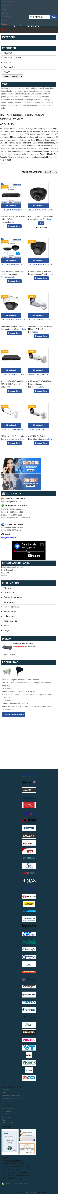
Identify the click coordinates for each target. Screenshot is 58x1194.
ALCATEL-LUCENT (13, 57)
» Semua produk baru (13, 714)
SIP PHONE (39, 102)
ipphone (34, 88)
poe (10, 97)
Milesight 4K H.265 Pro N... (14, 375)
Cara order (9, 602)
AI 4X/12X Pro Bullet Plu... (41, 430)
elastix (13, 100)
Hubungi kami (14, 226)
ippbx (28, 88)
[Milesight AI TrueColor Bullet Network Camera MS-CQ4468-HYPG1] (38, 303)
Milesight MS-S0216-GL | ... (14, 210)
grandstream (50, 88)
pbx (44, 100)
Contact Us (9, 592)
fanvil (26, 91)
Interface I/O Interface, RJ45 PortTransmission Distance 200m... (27, 706)
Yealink (18, 94)
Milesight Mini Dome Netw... (41, 265)
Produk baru (11, 662)
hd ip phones (28, 102)
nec (35, 105)
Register (4, 24)
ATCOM (7, 62)
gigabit (49, 100)
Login (3, 20)
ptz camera (37, 91)
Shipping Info (5, 9)
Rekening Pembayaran (10, 1098)
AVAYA (7, 72)
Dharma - (12, 527)
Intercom (46, 94)
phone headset (13, 105)
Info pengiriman (7, 1101)
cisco (31, 91)
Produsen (9, 48)
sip (41, 94)
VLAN (37, 94)
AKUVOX (8, 53)
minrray (17, 88)
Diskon (6, 638)
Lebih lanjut (5, 163)
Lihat (12, 222)
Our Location (6, 17)
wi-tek (11, 88)
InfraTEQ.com (31, 1192)
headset (4, 91)
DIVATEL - (12, 509)
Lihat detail (11, 205)
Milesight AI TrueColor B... (41, 320)
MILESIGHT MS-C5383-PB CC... (41, 210)
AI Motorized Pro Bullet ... (41, 375)
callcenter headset (29, 97)
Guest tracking (7, 1117)
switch (34, 100)
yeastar (4, 94)
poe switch (47, 91)
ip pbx (23, 88)
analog (29, 100)
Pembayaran (10, 611)
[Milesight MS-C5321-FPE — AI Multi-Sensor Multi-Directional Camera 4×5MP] (11, 248)
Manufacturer (6, 1114)
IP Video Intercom (26, 105)
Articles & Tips (10, 621)
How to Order (6, 5)
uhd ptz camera (43, 97)
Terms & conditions (9, 1109)
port (19, 97)
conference (5, 100)
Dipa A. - (11, 515)
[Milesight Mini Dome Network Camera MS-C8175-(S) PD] (38, 248)
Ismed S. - (12, 512)
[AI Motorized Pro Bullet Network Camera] (11, 413)
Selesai (4, 576)
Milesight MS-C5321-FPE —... (14, 265)
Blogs (6, 630)
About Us (8, 588)
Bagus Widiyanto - (15, 518)
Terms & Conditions (8, 2)
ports (16, 97)
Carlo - (11, 530)
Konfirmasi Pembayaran (11, 1095)
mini (18, 100)
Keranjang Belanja (16, 563)
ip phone (4, 88)
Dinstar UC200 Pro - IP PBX (23, 644)
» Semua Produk (8, 655)
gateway (4, 97)
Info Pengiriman (11, 607)
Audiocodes (9, 67)
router (40, 100)
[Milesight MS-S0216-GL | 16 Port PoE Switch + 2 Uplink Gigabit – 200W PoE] (11, 193)
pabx (10, 91)
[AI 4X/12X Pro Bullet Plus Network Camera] (38, 413)
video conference (45, 105)
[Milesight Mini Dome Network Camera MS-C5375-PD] (11, 303)
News (6, 625)
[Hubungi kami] (21, 473)
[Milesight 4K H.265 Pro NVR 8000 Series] (11, 358)
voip (28, 94)
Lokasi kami (9, 616)
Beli (41, 223)
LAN (33, 94)
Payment (4, 13)
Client (3, 1120)
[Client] (21, 489)
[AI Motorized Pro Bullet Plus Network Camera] (38, 358)
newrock (11, 94)
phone (3, 102)
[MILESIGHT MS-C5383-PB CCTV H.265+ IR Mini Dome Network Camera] (38, 193)
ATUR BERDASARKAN (32, 172)
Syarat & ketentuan (13, 597)
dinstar (23, 100)
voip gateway (18, 91)
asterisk (41, 88)
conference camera (14, 102)
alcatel (24, 94)
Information (10, 583)
